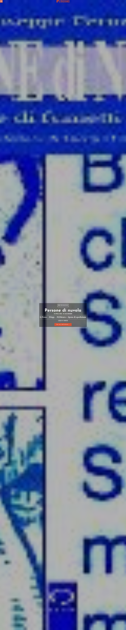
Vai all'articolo (62, 324)
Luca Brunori (68, 314)
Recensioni (63, 305)
